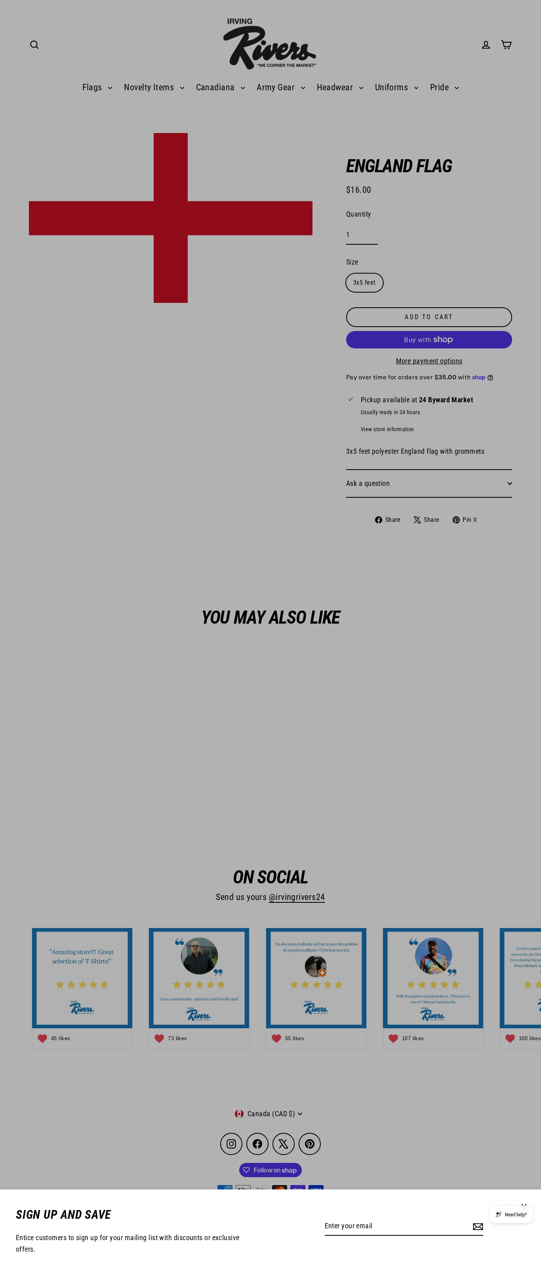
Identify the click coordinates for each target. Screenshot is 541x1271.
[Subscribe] (477, 1226)
